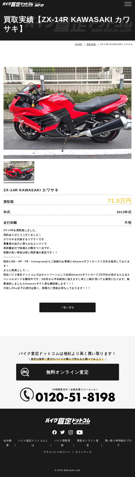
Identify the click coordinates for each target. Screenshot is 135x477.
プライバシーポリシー (56, 452)
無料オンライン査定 (67, 372)
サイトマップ (83, 452)
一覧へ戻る (67, 307)
